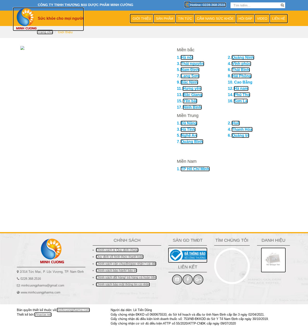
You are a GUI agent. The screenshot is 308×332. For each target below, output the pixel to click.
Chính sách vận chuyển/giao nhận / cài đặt (126, 264)
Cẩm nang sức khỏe (215, 18)
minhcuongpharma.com (73, 310)
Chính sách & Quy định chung (117, 250)
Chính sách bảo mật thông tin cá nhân (122, 284)
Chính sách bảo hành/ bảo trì (116, 270)
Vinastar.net (43, 314)
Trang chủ (45, 32)
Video (262, 18)
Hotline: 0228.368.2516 (207, 5)
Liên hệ (278, 18)
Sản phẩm (164, 18)
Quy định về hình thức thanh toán (119, 257)
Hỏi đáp (245, 18)
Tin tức (185, 18)
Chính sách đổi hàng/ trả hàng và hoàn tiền (126, 277)
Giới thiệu (142, 18)
